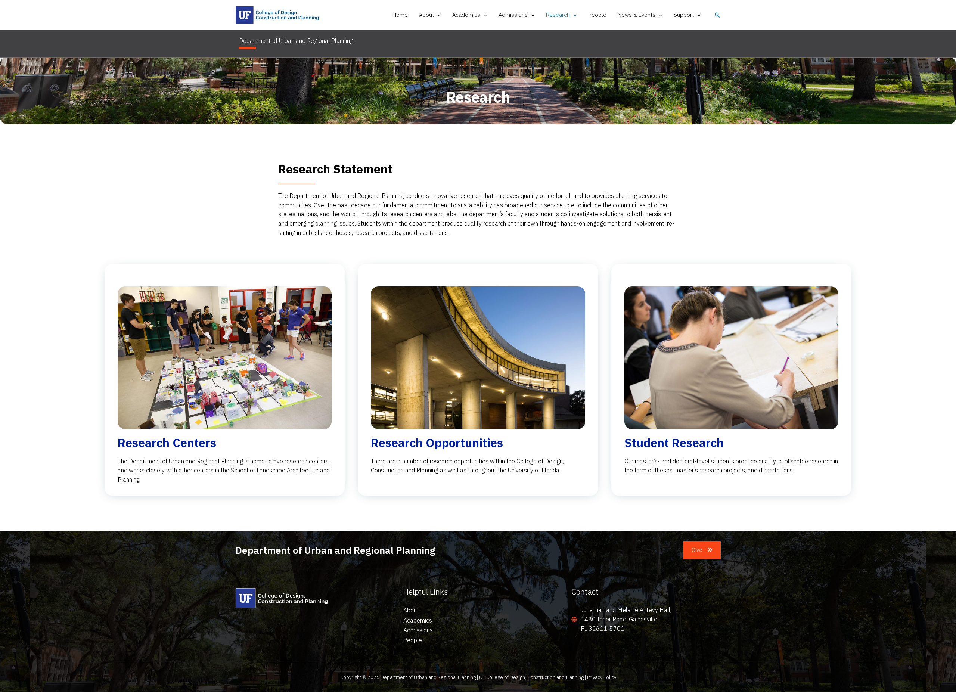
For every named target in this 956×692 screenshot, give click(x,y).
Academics (417, 620)
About (411, 610)
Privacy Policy (601, 677)
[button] (437, 15)
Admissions (418, 630)
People (412, 640)
